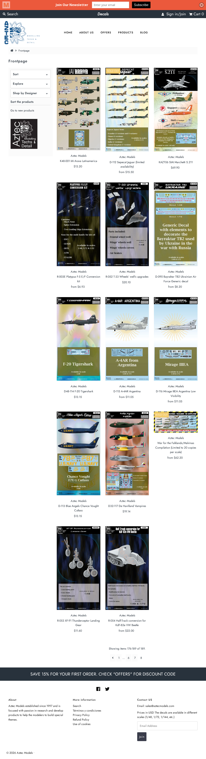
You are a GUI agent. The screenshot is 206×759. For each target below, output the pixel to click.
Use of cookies (82, 724)
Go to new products (22, 110)
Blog (144, 32)
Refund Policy (81, 720)
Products (125, 32)
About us (86, 32)
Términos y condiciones (87, 711)
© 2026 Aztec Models (19, 753)
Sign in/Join (175, 14)
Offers (106, 32)
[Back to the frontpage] (12, 51)
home (68, 32)
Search (77, 706)
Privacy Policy (81, 715)
